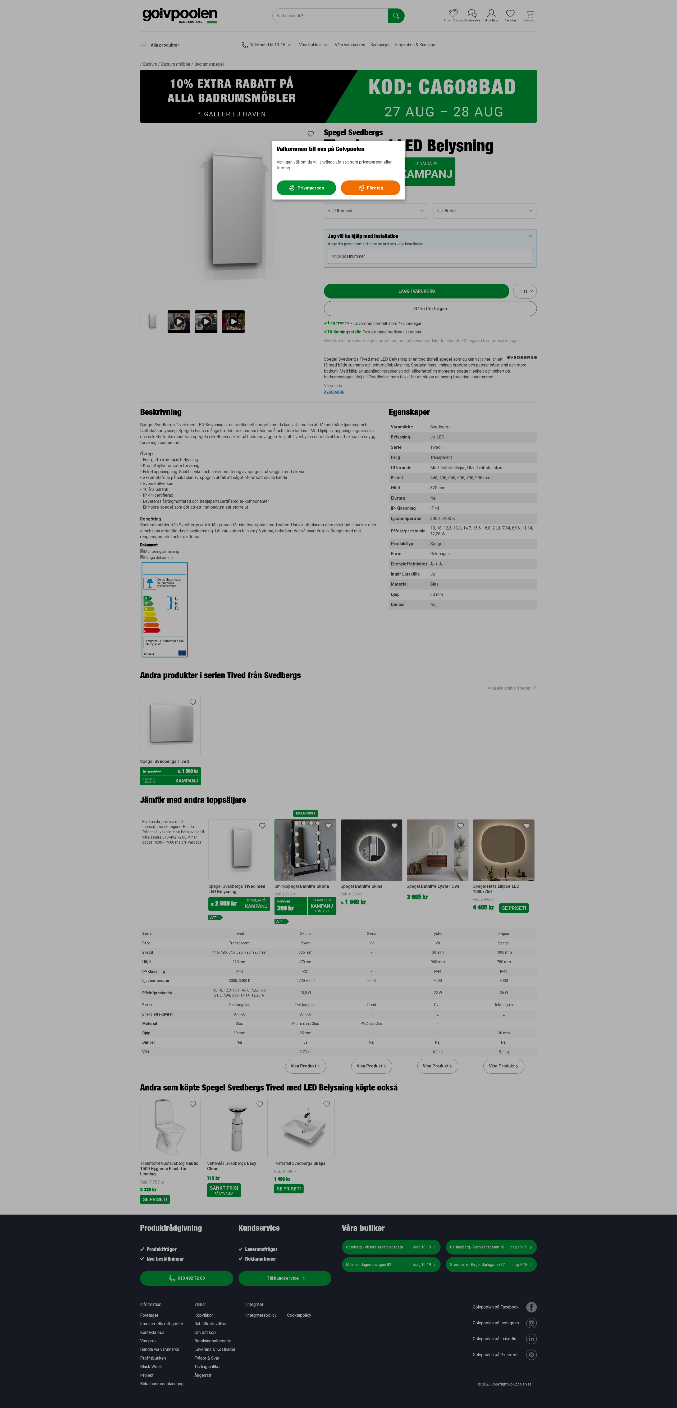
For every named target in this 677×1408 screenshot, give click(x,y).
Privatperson (311, 188)
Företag (375, 188)
